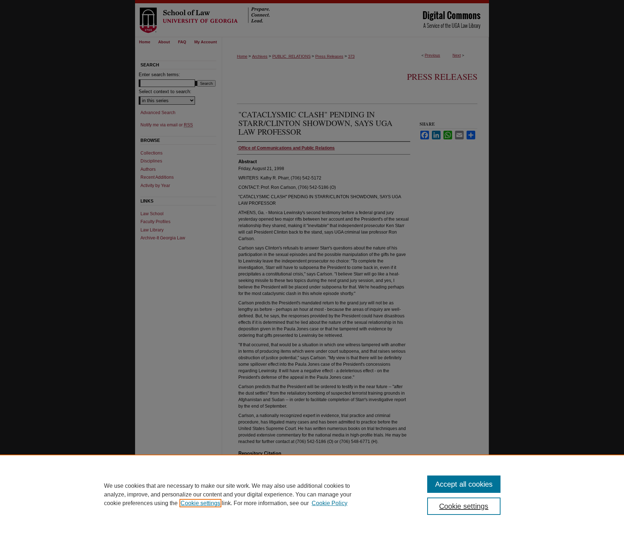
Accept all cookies (464, 484)
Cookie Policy (329, 503)
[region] (312, 494)
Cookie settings (200, 503)
